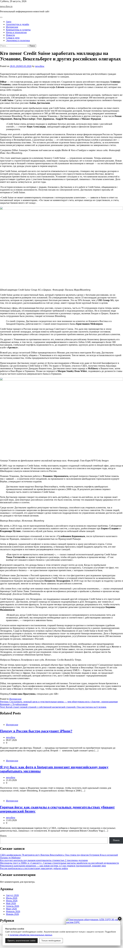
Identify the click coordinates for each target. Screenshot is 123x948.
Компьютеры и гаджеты (18, 29)
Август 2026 (12, 895)
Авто (8, 21)
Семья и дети (13, 37)
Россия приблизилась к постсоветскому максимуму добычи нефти (34, 868)
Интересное (12, 27)
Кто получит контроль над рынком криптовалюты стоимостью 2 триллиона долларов (44, 860)
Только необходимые (51, 940)
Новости (10, 35)
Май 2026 (11, 903)
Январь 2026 (12, 914)
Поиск (3, 835)
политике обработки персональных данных (31, 935)
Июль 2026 (11, 898)
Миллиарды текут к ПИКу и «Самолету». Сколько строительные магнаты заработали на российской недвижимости (59, 863)
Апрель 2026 (12, 906)
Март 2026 (11, 908)
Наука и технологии (16, 32)
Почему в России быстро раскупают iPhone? (36, 731)
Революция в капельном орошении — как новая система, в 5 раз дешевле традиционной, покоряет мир (53, 865)
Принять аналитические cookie (21, 940)
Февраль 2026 (13, 911)
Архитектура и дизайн (17, 24)
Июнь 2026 (11, 900)
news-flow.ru (6, 6)
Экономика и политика (18, 40)
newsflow (39, 66)
